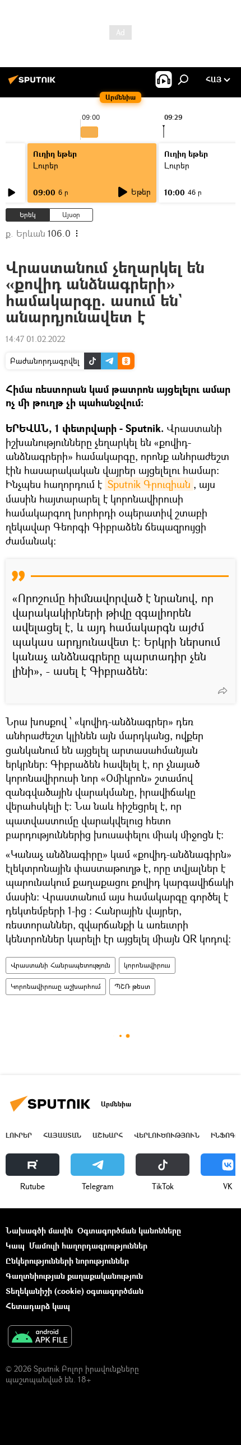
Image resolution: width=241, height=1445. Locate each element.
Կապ (15, 1245)
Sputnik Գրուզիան (149, 484)
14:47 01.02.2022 (35, 339)
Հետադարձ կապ (38, 1306)
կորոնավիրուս (147, 965)
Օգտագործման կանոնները (129, 1230)
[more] (222, 690)
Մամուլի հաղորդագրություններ (88, 1245)
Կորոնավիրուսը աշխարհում (56, 986)
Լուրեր (45, 165)
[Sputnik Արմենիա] (34, 83)
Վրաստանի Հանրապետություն (60, 965)
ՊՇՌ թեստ (132, 986)
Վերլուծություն (167, 1135)
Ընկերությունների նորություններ (67, 1260)
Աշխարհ (107, 1135)
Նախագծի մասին (39, 1230)
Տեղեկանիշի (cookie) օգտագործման (74, 1291)
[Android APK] (40, 1337)
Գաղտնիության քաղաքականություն (74, 1275)
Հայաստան (62, 1135)
